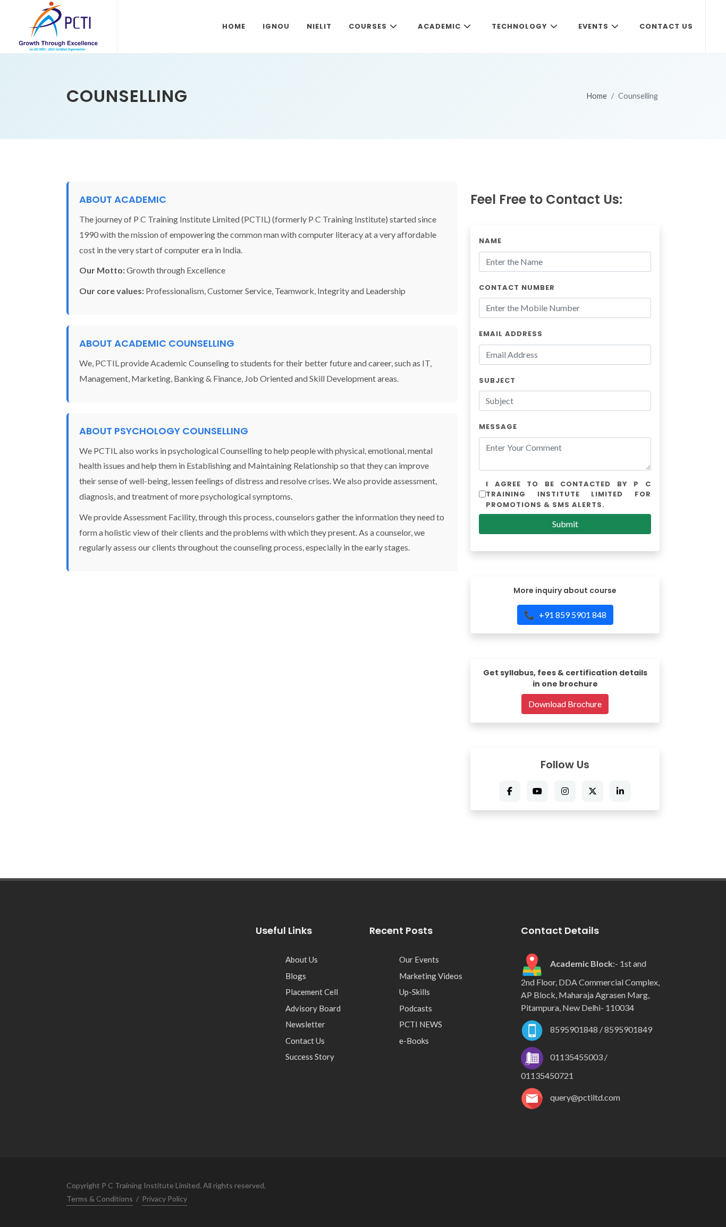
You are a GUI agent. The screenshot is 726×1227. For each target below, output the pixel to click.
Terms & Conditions (99, 1198)
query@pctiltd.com (585, 1097)
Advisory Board (313, 1008)
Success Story (309, 1056)
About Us (301, 959)
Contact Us (305, 1040)
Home (597, 95)
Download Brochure (565, 704)
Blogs (295, 976)
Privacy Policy (164, 1198)
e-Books (414, 1040)
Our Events (419, 959)
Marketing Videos (430, 976)
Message (498, 427)
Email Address (511, 334)
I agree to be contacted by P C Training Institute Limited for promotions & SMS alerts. (568, 494)
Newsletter (305, 1024)
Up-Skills (414, 992)
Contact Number (517, 287)
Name (490, 241)
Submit (565, 524)
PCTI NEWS (420, 1024)
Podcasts (415, 1008)
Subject (497, 380)
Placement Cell (311, 992)
